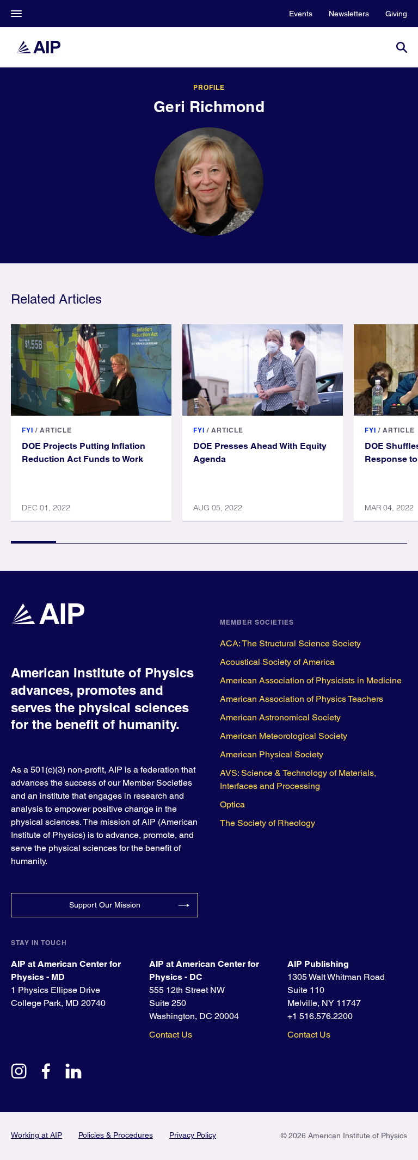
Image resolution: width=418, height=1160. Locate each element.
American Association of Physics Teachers (301, 699)
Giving (396, 13)
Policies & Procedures (115, 1135)
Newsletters (349, 13)
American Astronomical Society (280, 717)
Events (300, 13)
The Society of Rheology (267, 823)
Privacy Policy (192, 1135)
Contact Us (170, 1034)
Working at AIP (36, 1135)
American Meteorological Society (283, 736)
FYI (27, 430)
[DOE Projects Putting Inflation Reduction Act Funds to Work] (91, 370)
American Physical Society (271, 754)
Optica (232, 804)
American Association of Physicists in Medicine (311, 680)
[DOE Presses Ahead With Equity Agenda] (262, 370)
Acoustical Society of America (277, 662)
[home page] (43, 47)
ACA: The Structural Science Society (290, 643)
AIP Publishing (318, 964)
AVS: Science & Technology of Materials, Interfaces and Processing (298, 779)
